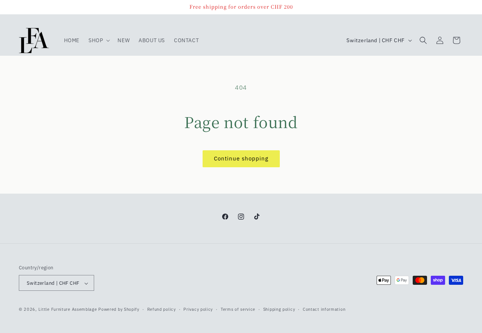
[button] (98, 40)
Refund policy (161, 309)
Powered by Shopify (118, 309)
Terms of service (238, 309)
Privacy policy (198, 309)
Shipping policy (279, 309)
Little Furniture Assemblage (67, 309)
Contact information (324, 309)
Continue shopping (241, 158)
